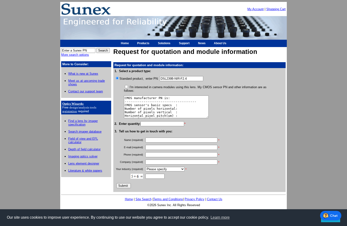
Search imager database (85, 131)
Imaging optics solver (82, 156)
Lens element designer (83, 163)
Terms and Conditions (168, 199)
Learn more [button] (220, 217)
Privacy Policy (194, 199)
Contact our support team (85, 91)
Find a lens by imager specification (83, 122)
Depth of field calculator (84, 149)
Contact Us (214, 199)
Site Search (143, 199)
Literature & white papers (85, 170)
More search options (75, 54)
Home (129, 199)
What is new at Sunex (83, 73)
